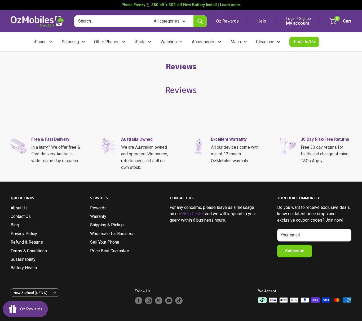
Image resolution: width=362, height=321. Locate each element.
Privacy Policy (24, 233)
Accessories (203, 41)
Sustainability (23, 259)
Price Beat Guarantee (109, 250)
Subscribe (294, 250)
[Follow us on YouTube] (169, 300)
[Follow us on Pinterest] (158, 300)
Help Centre (193, 213)
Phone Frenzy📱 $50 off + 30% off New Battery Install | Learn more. (181, 4)
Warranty (98, 216)
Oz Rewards (227, 21)
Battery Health (24, 267)
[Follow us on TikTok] (179, 300)
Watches (169, 41)
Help (261, 21)
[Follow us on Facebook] (138, 300)
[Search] (200, 21)
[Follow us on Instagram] (148, 300)
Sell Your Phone (104, 242)
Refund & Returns (27, 242)
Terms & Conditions (29, 250)
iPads (140, 41)
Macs (236, 41)
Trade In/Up (304, 41)
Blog (15, 224)
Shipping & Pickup (107, 224)
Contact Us (21, 216)
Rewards (98, 207)
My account (298, 23)
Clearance (265, 41)
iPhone (40, 41)
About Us (19, 207)
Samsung (70, 41)
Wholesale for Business (112, 233)
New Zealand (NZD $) (30, 293)
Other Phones (107, 41)
